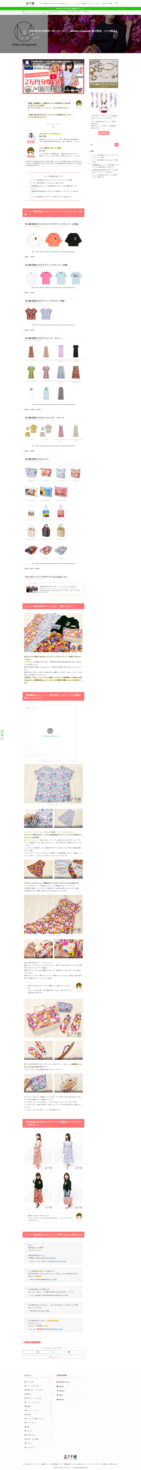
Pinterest (61, 1399)
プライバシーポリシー (94, 1464)
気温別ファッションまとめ (34, 1390)
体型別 (28, 1406)
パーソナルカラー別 (32, 1386)
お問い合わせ (113, 1464)
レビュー (29, 1443)
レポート (29, 1431)
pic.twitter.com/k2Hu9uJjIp (47, 1258)
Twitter (61, 1395)
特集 (27, 1427)
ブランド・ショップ (32, 1410)
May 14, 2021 (62, 1261)
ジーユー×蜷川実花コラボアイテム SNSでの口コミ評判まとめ (51, 197)
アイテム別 (29, 1382)
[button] (38, 1352)
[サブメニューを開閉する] (50, 1381)
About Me (103, 133)
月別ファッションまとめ (33, 1398)
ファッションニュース (33, 1402)
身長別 (28, 1394)
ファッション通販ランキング (35, 1418)
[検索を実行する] (116, 144)
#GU (29, 1245)
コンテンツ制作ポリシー (79, 1464)
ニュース (27, 37)
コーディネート (31, 1423)
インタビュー (30, 1447)
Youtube (61, 1386)
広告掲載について (57, 1464)
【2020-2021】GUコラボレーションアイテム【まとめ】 (57, 586)
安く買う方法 (30, 1435)
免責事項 (104, 1464)
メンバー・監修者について (42, 1464)
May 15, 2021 (64, 1295)
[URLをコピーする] (2, 738)
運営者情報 (67, 1464)
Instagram (61, 1391)
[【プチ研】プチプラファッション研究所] (30, 3)
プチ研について (28, 1464)
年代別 (28, 1414)
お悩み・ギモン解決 (32, 1439)
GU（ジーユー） (35, 37)
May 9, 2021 (59, 1329)
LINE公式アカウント (64, 1382)
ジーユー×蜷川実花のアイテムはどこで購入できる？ (48, 183)
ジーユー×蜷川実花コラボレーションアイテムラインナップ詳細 (51, 180)
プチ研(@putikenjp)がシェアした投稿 (50, 761)
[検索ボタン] (116, 3)
